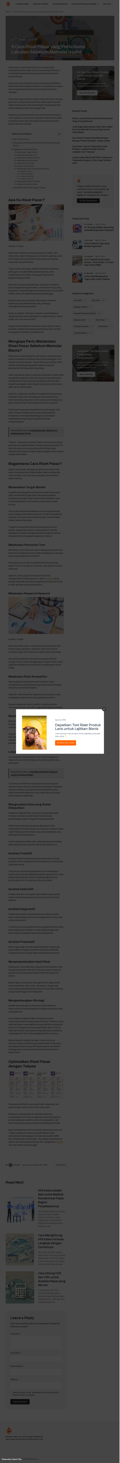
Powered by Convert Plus (12, 1459)
